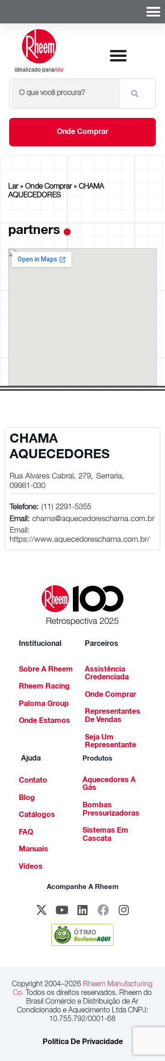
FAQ (26, 833)
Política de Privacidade (83, 1042)
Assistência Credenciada (107, 674)
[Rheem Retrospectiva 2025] (82, 605)
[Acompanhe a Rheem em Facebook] (103, 910)
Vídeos (31, 867)
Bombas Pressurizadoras (110, 810)
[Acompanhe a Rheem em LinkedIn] (82, 910)
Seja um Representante (110, 742)
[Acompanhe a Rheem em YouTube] (62, 910)
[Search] (136, 93)
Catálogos (37, 815)
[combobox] (66, 93)
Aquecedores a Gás (109, 785)
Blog (27, 798)
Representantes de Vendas (112, 716)
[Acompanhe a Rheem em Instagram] (124, 910)
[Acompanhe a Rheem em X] (41, 910)
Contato (33, 781)
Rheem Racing (44, 687)
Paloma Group (44, 704)
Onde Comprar (48, 187)
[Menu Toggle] (153, 11)
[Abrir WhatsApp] (142, 1038)
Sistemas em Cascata (105, 835)
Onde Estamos (44, 721)
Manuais (33, 850)
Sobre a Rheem (46, 670)
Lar (13, 187)
